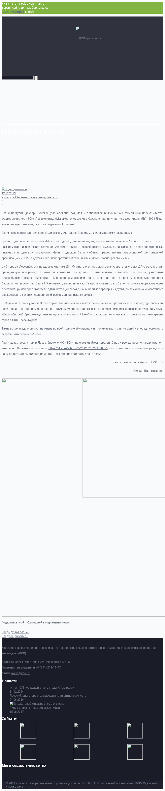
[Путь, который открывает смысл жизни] (37, 703)
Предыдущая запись (15, 632)
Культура (8, 197)
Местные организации (30, 197)
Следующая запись (15, 636)
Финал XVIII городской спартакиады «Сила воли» (42, 687)
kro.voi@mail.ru (34, 3)
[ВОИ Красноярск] (88, 38)
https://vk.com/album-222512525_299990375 (78, 348)
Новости (52, 197)
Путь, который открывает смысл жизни (35, 707)
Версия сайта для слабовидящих (25, 7)
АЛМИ (10, 787)
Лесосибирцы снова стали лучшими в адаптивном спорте (48, 695)
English (29, 11)
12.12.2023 (9, 193)
